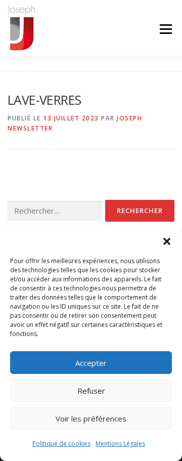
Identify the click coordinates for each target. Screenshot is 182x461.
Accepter (91, 363)
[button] (167, 241)
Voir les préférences (91, 418)
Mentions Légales (120, 443)
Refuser (91, 391)
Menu (165, 29)
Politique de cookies (61, 443)
